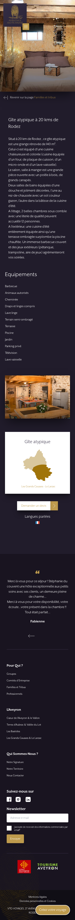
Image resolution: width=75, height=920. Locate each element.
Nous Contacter (15, 775)
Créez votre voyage (52, 910)
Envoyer (15, 838)
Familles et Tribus (16, 687)
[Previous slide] (31, 636)
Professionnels (14, 694)
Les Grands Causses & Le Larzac (24, 738)
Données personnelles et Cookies (38, 901)
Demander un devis (33, 505)
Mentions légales (38, 897)
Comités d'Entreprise (18, 680)
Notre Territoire (15, 768)
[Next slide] (43, 636)
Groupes (11, 674)
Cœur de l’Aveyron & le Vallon (23, 718)
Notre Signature (15, 762)
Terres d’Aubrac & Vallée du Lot (24, 724)
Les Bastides (13, 731)
